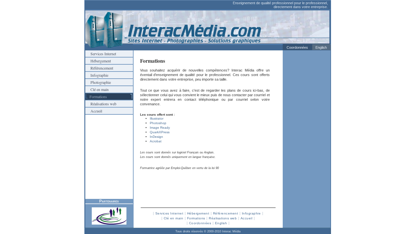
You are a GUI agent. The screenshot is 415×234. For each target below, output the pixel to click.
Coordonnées (297, 47)
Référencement (99, 68)
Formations (196, 218)
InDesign (156, 136)
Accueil (93, 110)
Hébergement (98, 60)
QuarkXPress (160, 132)
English (321, 47)
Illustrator (156, 118)
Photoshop (158, 123)
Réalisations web (100, 103)
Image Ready (160, 127)
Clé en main (97, 89)
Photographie (98, 82)
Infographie (96, 75)
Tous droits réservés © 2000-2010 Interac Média (208, 231)
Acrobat (155, 141)
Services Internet (100, 53)
